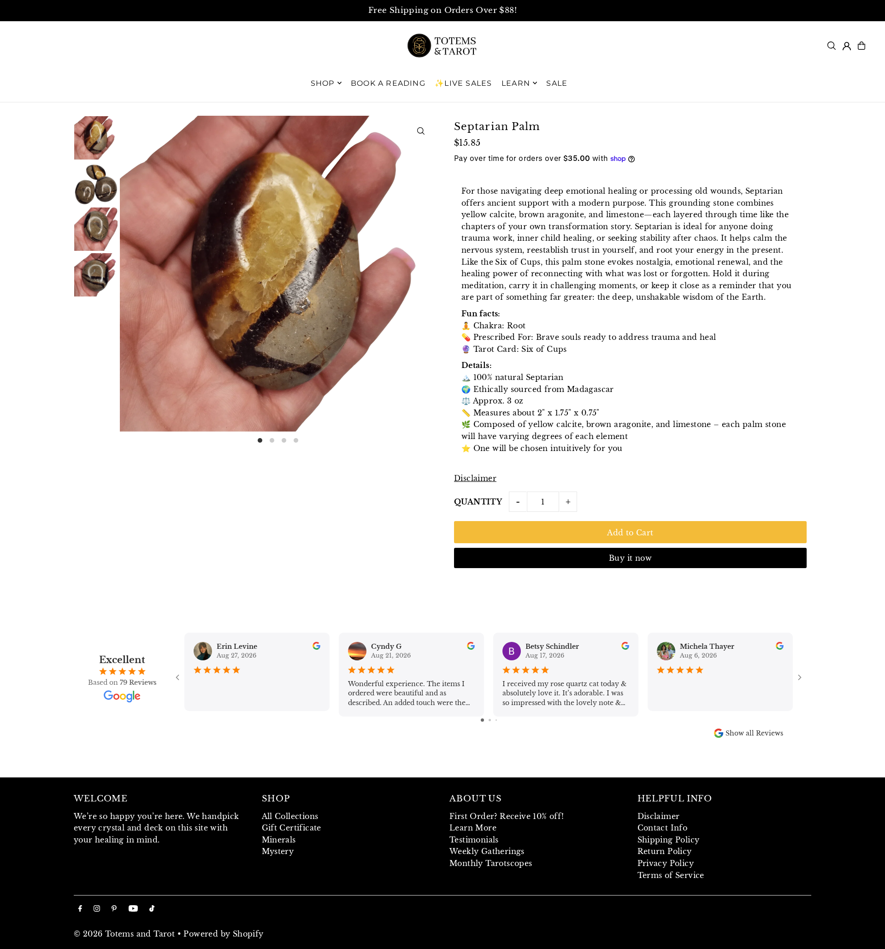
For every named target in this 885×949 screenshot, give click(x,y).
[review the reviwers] (316, 647)
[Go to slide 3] (496, 720)
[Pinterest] (114, 909)
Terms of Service (670, 875)
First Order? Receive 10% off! (506, 816)
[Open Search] (831, 46)
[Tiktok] (151, 909)
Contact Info (662, 827)
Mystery (278, 851)
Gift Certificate (291, 827)
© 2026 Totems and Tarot (124, 933)
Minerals (279, 839)
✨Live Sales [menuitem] (463, 82)
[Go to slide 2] (490, 720)
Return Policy (664, 851)
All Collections (290, 816)
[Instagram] (97, 909)
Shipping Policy (668, 839)
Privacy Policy (665, 863)
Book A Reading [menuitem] (388, 82)
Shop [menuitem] (323, 82)
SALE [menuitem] (556, 82)
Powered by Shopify (223, 933)
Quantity (478, 501)
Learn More (472, 827)
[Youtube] (133, 909)
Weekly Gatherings (487, 851)
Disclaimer (475, 478)
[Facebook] (80, 909)
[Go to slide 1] (482, 720)
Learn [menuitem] (516, 82)
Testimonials (474, 839)
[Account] (847, 46)
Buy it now (630, 558)
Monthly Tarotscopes (490, 863)
